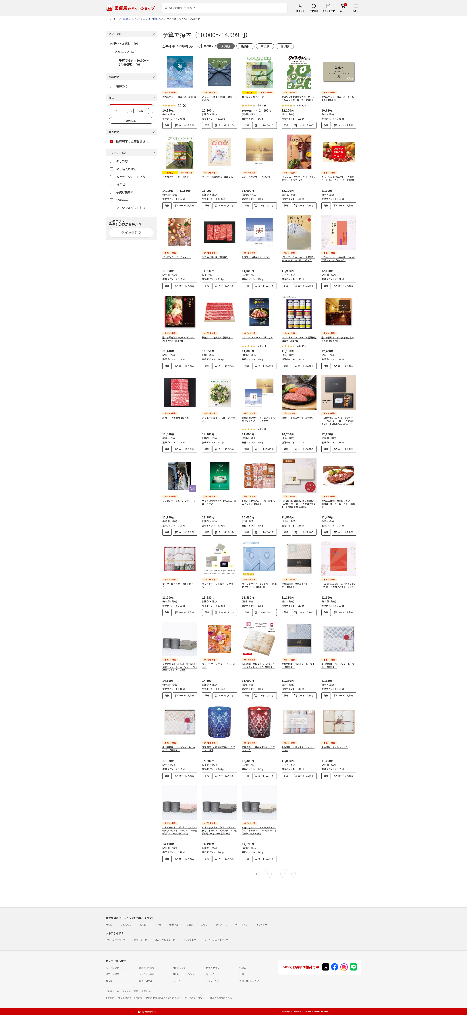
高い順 (265, 46)
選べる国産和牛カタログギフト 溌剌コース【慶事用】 (178, 339)
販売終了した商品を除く (132, 141)
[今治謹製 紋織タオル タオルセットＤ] (299, 722)
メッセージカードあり (130, 176)
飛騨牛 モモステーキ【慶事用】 (298, 417)
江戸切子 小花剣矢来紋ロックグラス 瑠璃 (218, 749)
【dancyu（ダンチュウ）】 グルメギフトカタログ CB (299, 178)
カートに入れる (186, 125)
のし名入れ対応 (126, 169)
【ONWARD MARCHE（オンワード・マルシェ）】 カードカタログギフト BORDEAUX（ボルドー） (338, 420)
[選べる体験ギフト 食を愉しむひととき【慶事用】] (338, 312)
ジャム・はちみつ (148, 974)
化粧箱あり (123, 200)
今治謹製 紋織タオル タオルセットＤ (298, 749)
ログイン (300, 10)
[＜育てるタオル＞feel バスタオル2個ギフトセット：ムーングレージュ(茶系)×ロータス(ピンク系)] (179, 802)
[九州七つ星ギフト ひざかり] (259, 152)
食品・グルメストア (165, 940)
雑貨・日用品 (145, 980)
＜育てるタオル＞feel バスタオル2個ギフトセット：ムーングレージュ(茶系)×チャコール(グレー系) (219, 830)
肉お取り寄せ (179, 967)
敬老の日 (173, 924)
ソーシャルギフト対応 (130, 207)
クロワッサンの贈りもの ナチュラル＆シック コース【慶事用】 (298, 98)
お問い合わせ (148, 991)
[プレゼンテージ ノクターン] (179, 232)
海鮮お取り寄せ (147, 967)
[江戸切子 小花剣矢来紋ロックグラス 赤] (259, 722)
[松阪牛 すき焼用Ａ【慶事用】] (219, 312)
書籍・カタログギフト (250, 980)
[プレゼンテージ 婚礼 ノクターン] (179, 475)
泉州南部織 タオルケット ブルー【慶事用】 (298, 665)
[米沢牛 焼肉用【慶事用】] (219, 232)
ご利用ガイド (112, 991)
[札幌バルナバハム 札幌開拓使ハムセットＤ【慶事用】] (259, 475)
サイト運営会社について (130, 997)
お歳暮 (189, 924)
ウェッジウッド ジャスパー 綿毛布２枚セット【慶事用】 (259, 585)
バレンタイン (241, 924)
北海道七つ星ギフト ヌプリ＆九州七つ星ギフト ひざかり (258, 419)
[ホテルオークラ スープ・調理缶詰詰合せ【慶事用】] (299, 312)
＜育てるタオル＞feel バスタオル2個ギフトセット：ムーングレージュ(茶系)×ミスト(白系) (259, 830)
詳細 (167, 125)
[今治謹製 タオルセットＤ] (338, 722)
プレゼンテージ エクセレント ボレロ (219, 665)
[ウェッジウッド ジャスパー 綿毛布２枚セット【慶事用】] (259, 558)
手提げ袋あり (125, 192)
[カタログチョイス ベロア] (179, 152)
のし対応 (122, 161)
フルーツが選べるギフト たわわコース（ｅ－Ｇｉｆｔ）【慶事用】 (338, 178)
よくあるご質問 (130, 991)
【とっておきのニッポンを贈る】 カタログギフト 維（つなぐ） (298, 259)
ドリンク (210, 974)
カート (343, 10)
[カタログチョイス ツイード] (259, 71)
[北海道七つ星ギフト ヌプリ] (259, 232)
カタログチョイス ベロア (175, 176)
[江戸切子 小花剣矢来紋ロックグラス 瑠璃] (219, 722)
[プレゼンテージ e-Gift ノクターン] (219, 558)
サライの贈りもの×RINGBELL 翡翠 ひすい (219, 502)
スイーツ (177, 980)
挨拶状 (120, 184)
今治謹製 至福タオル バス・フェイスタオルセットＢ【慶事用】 (258, 665)
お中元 (158, 924)
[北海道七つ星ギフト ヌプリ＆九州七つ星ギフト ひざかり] (259, 392)
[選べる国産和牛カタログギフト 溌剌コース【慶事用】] (179, 312)
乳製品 (242, 967)
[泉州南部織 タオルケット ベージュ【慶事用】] (299, 558)
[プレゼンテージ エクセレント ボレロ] (219, 639)
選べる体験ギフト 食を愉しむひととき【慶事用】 (337, 339)
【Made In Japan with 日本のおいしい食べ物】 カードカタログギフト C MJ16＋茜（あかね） (299, 503)
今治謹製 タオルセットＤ (334, 747)
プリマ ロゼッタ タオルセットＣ (178, 585)
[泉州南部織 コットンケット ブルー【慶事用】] (338, 639)
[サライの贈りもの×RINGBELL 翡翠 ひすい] (219, 475)
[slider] (109, 104)
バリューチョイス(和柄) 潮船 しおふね (219, 98)
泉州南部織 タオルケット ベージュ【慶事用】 (298, 585)
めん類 (109, 980)
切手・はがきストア (116, 940)
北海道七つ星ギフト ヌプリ (256, 257)
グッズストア (189, 940)
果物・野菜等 (212, 967)
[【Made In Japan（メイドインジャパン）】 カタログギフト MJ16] (338, 558)
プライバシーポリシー (196, 997)
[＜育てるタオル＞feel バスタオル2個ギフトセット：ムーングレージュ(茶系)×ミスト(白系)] (259, 802)
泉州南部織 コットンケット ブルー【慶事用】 (337, 665)
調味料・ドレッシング (183, 974)
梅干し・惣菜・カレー (117, 974)
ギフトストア (140, 940)
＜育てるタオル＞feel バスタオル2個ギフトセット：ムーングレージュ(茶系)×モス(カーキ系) (179, 667)
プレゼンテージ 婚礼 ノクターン (179, 500)
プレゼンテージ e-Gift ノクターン (218, 585)
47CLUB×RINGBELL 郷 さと (257, 337)
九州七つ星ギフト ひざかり (256, 176)
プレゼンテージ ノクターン (176, 257)
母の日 (109, 924)
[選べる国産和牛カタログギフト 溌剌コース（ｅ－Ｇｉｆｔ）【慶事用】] (338, 475)
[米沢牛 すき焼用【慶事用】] (179, 392)
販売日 (245, 46)
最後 (295, 874)
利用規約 (110, 997)
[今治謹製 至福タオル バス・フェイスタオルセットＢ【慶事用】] (259, 639)
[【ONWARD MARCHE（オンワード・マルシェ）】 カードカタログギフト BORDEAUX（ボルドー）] (338, 392)
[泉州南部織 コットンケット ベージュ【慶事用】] (179, 722)
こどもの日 (126, 924)
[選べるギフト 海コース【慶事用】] (179, 71)
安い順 (284, 46)
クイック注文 (328, 10)
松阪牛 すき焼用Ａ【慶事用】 (217, 337)
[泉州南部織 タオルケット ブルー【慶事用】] (299, 639)
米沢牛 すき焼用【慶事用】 (176, 417)
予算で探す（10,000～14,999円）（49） (134, 62)
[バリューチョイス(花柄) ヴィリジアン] (219, 392)
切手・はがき (112, 967)
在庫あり (122, 86)
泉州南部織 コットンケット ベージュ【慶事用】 (178, 749)
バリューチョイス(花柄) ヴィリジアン (219, 419)
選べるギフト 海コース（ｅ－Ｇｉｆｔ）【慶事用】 (338, 98)
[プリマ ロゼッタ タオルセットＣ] (179, 558)
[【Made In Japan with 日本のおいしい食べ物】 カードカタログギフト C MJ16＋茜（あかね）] (299, 475)
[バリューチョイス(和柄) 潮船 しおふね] (219, 71)
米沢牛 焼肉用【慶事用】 (215, 257)
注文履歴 (314, 10)
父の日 (143, 924)
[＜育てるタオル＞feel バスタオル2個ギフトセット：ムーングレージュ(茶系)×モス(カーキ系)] (179, 639)
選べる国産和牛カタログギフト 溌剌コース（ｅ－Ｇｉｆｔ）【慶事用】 (338, 503)
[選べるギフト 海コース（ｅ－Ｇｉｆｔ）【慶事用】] (338, 71)
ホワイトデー (262, 924)
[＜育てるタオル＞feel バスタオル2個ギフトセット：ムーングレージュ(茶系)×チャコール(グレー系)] (219, 802)
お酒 (241, 974)
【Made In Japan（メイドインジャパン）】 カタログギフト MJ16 (338, 585)
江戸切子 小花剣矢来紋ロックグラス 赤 (258, 749)
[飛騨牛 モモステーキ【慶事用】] (299, 392)
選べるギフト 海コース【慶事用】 (179, 96)
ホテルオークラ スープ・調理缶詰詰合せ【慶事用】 (299, 339)
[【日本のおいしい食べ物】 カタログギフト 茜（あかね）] (338, 232)
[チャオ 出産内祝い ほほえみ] (219, 152)
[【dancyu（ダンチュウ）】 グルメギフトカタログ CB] (299, 152)
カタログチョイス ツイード (256, 96)
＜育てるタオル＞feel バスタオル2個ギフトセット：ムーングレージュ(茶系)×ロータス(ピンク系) (179, 830)
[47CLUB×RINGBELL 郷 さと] (259, 312)
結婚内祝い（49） (126, 52)
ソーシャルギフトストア (216, 940)
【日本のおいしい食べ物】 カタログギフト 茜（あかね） (338, 259)
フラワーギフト (213, 980)
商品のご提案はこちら (221, 997)
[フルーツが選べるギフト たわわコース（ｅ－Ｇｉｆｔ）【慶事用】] (338, 152)
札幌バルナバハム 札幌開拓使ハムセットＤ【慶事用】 (258, 502)
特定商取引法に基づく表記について (163, 997)
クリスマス (221, 924)
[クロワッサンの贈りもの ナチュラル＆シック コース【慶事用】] (299, 71)
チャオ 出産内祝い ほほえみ (217, 176)
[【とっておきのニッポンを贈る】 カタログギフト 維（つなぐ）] (299, 232)
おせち (204, 924)
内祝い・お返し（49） (125, 43)
